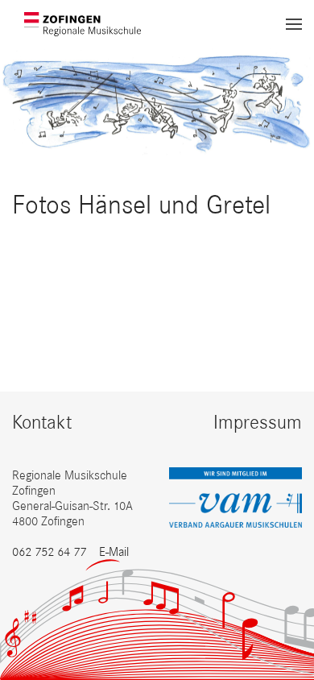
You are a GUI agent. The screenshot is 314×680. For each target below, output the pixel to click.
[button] (294, 24)
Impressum (257, 421)
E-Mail (114, 551)
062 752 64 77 (49, 551)
